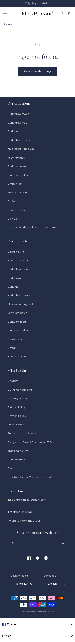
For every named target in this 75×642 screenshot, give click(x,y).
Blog (10, 468)
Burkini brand (16, 459)
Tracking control (18, 451)
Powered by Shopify (46, 611)
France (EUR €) (23, 583)
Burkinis (13, 131)
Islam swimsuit (17, 157)
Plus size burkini (18, 175)
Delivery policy (17, 398)
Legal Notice (16, 424)
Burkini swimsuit (18, 122)
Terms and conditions (22, 433)
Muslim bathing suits (21, 148)
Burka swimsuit (18, 166)
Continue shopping (37, 71)
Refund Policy (17, 407)
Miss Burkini (32, 611)
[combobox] (37, 624)
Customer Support (20, 390)
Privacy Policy (17, 416)
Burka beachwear (19, 140)
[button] (5, 13)
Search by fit (16, 252)
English (52, 583)
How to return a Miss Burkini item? (30, 477)
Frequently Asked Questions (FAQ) (30, 442)
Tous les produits (19, 192)
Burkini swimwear (19, 114)
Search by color (18, 260)
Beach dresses (17, 210)
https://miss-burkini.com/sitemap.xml (32, 227)
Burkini (7, 24)
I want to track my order (24, 520)
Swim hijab (15, 183)
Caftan (12, 201)
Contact (13, 381)
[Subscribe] (63, 543)
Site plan (13, 218)
